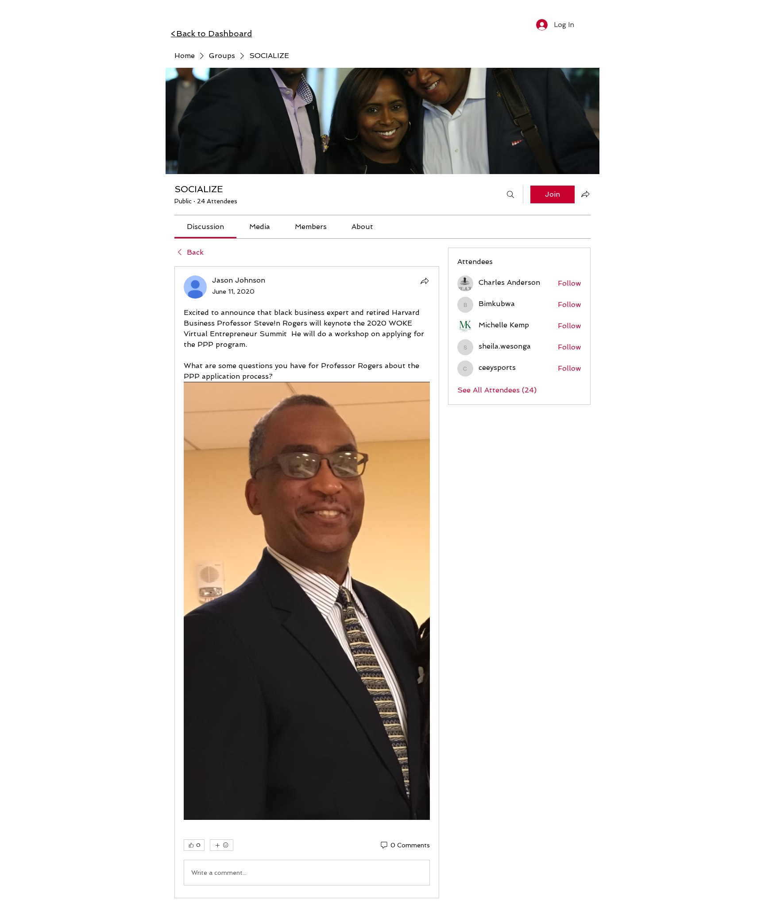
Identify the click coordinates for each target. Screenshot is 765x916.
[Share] (424, 281)
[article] (306, 582)
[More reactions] (221, 845)
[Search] (510, 194)
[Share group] (585, 194)
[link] (205, 226)
